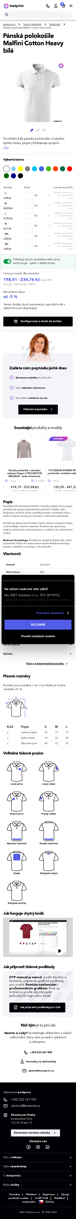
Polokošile (54, 24)
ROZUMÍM (38, 624)
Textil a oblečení (32, 24)
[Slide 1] (31, 130)
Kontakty (14, 1194)
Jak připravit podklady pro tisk (40, 1007)
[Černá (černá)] (20, 176)
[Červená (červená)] (69, 169)
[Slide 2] (38, 130)
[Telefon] (48, 6)
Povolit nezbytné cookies (38, 636)
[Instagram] (38, 1147)
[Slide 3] (44, 130)
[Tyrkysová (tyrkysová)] (34, 169)
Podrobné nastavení (50, 613)
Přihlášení (31, 1194)
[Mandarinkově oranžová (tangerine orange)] (55, 169)
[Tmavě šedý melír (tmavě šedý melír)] (27, 169)
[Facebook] (28, 1147)
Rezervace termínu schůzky (32, 1133)
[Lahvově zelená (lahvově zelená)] (62, 169)
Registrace (49, 1194)
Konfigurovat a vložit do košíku (41, 321)
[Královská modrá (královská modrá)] (41, 169)
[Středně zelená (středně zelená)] (48, 169)
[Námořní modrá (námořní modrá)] (13, 176)
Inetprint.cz (9, 24)
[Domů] (16, 6)
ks (7, 198)
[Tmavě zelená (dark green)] (6, 176)
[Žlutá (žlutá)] (20, 169)
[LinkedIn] (47, 1147)
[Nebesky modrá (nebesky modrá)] (13, 169)
